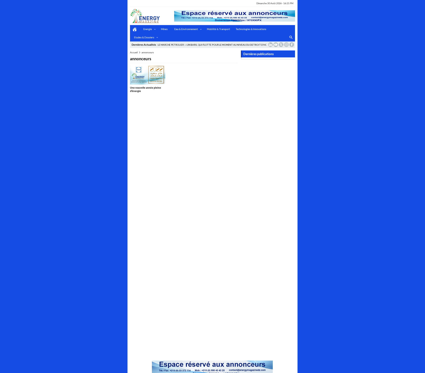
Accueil (134, 29)
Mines (164, 29)
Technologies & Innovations (251, 29)
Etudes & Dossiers (144, 37)
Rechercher (291, 37)
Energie (147, 29)
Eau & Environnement (186, 29)
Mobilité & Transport (218, 29)
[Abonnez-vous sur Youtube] (276, 44)
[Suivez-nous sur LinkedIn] (270, 44)
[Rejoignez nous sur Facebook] (292, 44)
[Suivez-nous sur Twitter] (281, 44)
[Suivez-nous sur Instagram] (286, 44)
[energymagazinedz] (152, 15)
